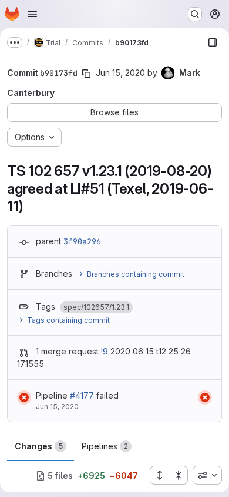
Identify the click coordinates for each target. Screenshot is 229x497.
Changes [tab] (39, 446)
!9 (104, 351)
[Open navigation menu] (32, 14)
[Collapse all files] (178, 475)
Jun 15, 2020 (120, 73)
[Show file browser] (212, 42)
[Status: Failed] (24, 397)
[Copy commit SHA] (86, 74)
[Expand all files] (159, 475)
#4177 (82, 395)
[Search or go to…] (195, 14)
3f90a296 (82, 241)
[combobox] (207, 475)
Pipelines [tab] (105, 446)
